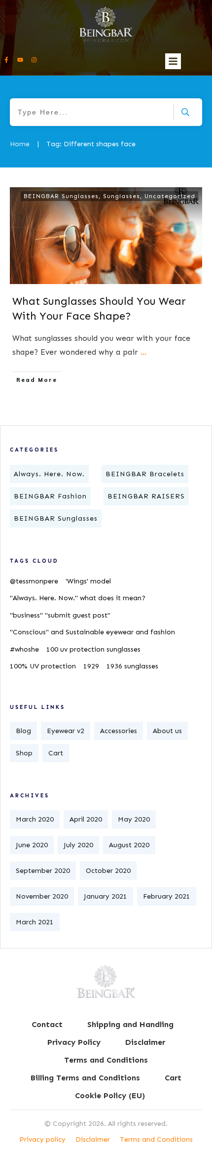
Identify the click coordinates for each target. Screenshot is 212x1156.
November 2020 (42, 896)
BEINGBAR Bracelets (145, 474)
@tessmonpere (34, 581)
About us (167, 731)
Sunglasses (121, 196)
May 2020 (134, 819)
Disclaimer (92, 1139)
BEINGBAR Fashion (50, 496)
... (143, 352)
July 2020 (78, 845)
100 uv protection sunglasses (93, 649)
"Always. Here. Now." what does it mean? (77, 598)
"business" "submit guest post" (60, 615)
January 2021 (105, 896)
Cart (55, 753)
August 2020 (129, 845)
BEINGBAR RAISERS (146, 496)
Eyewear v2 (65, 731)
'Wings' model (88, 581)
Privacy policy (42, 1139)
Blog (23, 731)
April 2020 (86, 819)
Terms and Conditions (156, 1139)
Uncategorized (169, 196)
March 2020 (35, 819)
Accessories (118, 731)
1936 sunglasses (132, 666)
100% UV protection (43, 666)
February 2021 (166, 896)
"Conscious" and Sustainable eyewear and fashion (92, 632)
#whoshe (24, 649)
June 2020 (32, 845)
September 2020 (43, 871)
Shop (24, 753)
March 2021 (35, 922)
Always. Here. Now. (49, 474)
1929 (91, 666)
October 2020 (108, 871)
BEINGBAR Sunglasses (61, 196)
